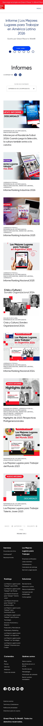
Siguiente (31, 526)
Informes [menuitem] (7, 667)
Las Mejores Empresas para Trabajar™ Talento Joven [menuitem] (11, 596)
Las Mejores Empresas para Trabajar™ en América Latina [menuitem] (11, 603)
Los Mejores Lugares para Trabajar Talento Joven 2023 (21, 510)
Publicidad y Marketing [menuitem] (11, 630)
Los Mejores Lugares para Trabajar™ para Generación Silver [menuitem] (12, 610)
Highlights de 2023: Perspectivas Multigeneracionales (19, 419)
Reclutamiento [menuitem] (26, 584)
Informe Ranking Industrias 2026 (19, 190)
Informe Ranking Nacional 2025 (18, 280)
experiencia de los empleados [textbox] (18, 88)
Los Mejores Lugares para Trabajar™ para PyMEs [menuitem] (12, 585)
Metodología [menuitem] (26, 672)
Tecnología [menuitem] (7, 620)
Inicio (7, 526)
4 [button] (24, 51)
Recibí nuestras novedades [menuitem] (27, 678)
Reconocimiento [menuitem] (8, 557)
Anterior (18, 526)
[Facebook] (15, 74)
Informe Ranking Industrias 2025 (19, 235)
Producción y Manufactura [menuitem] (12, 627)
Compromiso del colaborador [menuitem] (27, 593)
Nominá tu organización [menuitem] (29, 570)
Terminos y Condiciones (10, 704)
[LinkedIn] (20, 74)
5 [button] (28, 51)
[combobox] (21, 88)
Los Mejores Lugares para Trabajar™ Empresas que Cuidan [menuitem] (12, 645)
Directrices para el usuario (11, 711)
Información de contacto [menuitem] (29, 674)
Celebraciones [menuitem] (27, 564)
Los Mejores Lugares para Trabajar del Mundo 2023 (21, 465)
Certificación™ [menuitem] (7, 554)
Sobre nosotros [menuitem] (27, 661)
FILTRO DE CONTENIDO (21, 84)
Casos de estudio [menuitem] (9, 672)
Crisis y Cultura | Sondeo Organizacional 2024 (15, 324)
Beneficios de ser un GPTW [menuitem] (28, 665)
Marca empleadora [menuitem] (28, 589)
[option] (21, 34)
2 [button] (15, 51)
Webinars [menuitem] (7, 669)
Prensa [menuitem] (6, 664)
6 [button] (33, 51)
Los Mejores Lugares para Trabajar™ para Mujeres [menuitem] (12, 616)
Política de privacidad (10, 707)
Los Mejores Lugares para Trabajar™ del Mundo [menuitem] (12, 590)
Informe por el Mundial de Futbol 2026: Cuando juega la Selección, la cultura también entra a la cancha (20, 140)
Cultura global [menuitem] (26, 597)
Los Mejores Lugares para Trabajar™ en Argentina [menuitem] (12, 634)
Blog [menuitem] (5, 661)
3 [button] (19, 51)
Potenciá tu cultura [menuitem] (28, 586)
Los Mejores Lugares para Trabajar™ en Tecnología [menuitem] (12, 639)
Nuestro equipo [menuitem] (27, 669)
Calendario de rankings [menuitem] (29, 567)
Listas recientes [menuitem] (27, 561)
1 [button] (10, 51)
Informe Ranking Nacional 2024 (19, 371)
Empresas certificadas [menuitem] (29, 559)
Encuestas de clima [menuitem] (9, 551)
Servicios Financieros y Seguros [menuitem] (11, 624)
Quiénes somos (8, 701)
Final (21, 530)
